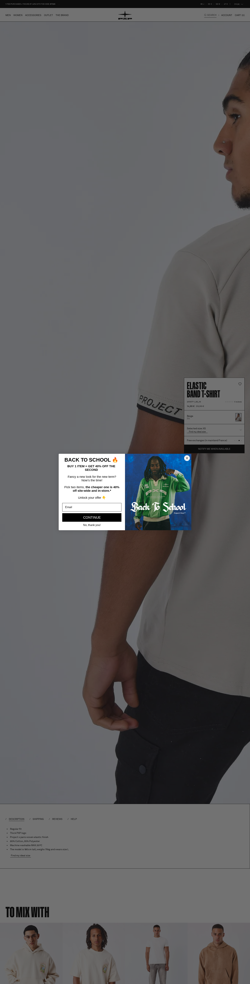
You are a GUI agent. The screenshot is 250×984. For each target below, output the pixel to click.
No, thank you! (92, 525)
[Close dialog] (187, 458)
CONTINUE (92, 517)
